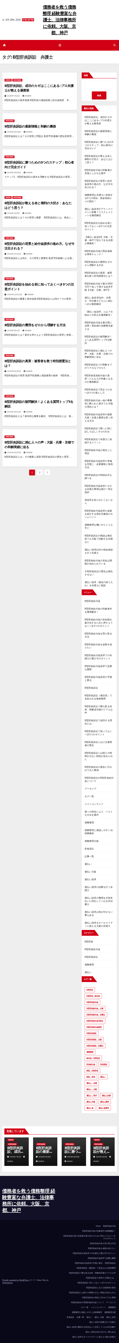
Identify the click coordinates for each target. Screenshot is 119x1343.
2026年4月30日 (14, 173)
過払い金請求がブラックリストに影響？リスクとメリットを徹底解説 (99, 212)
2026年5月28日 (14, 132)
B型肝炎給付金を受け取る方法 (103, 1243)
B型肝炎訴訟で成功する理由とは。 (101, 1278)
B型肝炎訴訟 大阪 (94, 1039)
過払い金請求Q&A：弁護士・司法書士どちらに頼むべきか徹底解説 (99, 300)
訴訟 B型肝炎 (92, 1071)
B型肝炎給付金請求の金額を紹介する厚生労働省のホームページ (99, 514)
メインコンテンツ (94, 804)
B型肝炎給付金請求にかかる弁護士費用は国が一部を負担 (99, 489)
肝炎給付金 (90, 1064)
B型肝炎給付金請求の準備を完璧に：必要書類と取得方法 (99, 464)
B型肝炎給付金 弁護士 (95, 1015)
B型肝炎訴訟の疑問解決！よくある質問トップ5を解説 (98, 339)
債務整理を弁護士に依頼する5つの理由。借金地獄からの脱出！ (99, 198)
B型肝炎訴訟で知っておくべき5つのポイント (96, 1283)
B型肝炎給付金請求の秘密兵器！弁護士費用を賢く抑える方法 (99, 417)
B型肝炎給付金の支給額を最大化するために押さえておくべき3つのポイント (99, 622)
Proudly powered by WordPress (15, 1280)
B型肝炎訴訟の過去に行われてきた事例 (99, 1297)
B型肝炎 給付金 (93, 996)
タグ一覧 (89, 796)
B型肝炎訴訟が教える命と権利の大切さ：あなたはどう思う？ (99, 159)
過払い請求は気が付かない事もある (100, 1332)
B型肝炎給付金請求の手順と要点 (89, 1263)
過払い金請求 (104, 1108)
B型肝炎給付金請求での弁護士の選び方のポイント (94, 1253)
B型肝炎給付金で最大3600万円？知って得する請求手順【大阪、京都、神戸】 (99, 286)
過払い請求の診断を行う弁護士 (102, 1322)
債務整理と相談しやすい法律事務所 (87, 1312)
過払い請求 (90, 879)
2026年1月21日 (14, 254)
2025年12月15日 (15, 295)
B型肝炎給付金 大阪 (94, 1008)
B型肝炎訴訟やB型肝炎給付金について (87, 1302)
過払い (88, 864)
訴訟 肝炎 (90, 1077)
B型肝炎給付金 (92, 601)
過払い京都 (106, 1095)
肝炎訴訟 (89, 848)
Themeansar (7, 1283)
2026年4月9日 (13, 213)
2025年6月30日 (14, 371)
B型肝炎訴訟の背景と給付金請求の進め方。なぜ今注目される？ (99, 184)
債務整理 (89, 822)
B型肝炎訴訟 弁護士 (94, 1046)
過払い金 (89, 1108)
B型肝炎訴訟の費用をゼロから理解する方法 (35, 325)
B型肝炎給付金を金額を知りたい (102, 1248)
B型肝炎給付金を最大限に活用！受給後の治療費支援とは (99, 325)
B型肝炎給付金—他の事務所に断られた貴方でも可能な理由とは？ (99, 403)
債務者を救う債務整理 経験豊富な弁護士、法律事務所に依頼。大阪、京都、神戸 (59, 19)
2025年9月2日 (13, 331)
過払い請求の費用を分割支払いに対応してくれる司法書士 (99, 901)
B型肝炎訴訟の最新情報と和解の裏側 (30, 126)
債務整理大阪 (92, 841)
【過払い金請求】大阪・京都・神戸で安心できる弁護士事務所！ (99, 240)
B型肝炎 (8, 80)
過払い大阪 (90, 871)
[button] (114, 45)
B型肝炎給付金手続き (94, 1021)
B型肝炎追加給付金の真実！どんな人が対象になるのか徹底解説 (99, 378)
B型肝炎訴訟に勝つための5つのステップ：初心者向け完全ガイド (99, 145)
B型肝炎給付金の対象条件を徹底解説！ (99, 1231)
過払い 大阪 (91, 1089)
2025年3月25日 (14, 453)
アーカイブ (90, 788)
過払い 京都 (91, 1083)
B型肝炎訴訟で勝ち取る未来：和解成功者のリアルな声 (99, 709)
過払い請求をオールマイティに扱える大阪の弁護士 (94, 1337)
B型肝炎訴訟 (17, 80)
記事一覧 (89, 856)
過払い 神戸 (91, 1095)
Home (98, 1226)
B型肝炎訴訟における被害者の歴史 (101, 1288)
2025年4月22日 (14, 412)
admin (28, 96)
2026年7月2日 (13, 96)
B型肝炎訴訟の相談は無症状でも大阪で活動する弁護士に (99, 538)
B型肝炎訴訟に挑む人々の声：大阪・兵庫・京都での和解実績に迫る (99, 353)
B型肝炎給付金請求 (94, 1027)
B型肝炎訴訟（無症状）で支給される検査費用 (96, 1268)
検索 (86, 75)
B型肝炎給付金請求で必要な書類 (102, 1258)
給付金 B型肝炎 (93, 1058)
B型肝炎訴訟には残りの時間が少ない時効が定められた (99, 756)
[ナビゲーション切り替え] (60, 45)
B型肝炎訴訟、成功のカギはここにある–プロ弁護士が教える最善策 (98, 120)
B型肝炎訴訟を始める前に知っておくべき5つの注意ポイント (98, 226)
